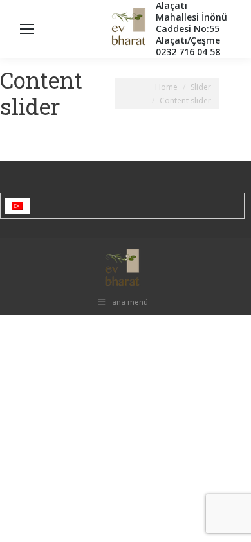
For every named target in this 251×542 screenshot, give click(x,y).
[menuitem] (17, 206)
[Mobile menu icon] (27, 29)
